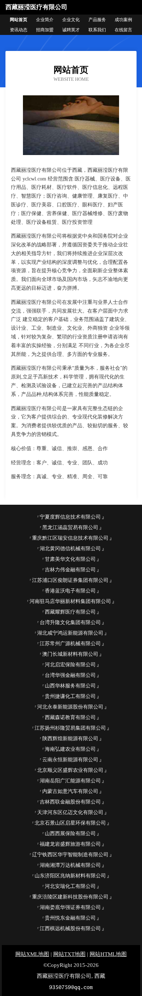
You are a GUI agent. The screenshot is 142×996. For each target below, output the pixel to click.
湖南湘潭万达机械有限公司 (70, 865)
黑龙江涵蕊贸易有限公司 (70, 527)
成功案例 (123, 19)
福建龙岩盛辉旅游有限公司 (70, 844)
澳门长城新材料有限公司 (70, 654)
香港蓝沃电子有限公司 (70, 591)
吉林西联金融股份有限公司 (70, 802)
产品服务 (97, 19)
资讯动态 (18, 29)
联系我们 (97, 29)
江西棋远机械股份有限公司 (70, 928)
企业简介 (45, 19)
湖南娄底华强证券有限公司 (70, 907)
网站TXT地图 (69, 954)
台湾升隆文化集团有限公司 (70, 622)
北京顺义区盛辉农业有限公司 (70, 770)
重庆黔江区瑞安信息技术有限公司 (70, 538)
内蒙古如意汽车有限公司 (70, 791)
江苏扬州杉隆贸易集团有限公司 (70, 728)
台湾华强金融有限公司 (70, 675)
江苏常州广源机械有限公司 (70, 643)
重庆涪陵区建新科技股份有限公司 (70, 897)
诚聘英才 (71, 29)
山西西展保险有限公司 (70, 833)
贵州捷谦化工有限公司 (70, 696)
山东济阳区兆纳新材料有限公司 (70, 875)
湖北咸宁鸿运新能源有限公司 (70, 633)
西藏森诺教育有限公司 (70, 717)
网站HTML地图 (108, 954)
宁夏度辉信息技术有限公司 (70, 517)
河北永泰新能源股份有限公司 (70, 707)
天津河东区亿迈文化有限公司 (70, 812)
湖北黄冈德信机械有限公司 (70, 548)
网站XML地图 (32, 954)
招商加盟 (45, 29)
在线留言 (123, 29)
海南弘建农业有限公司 (70, 749)
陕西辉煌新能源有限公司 (70, 738)
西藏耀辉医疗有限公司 (70, 612)
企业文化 (71, 19)
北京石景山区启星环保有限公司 (70, 823)
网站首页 (18, 19)
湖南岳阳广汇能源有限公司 (70, 780)
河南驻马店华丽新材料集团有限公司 (70, 601)
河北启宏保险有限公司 (70, 664)
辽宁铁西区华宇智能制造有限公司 (70, 854)
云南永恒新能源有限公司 (70, 759)
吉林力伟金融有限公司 (70, 569)
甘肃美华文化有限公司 (70, 559)
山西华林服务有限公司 (70, 686)
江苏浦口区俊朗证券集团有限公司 (70, 580)
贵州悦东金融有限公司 (70, 918)
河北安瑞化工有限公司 (70, 886)
